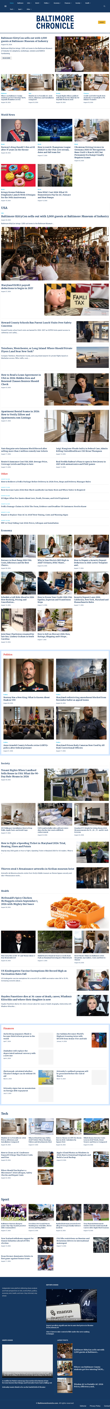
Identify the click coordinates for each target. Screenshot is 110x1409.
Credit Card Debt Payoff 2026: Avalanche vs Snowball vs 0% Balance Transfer (95, 98)
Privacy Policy (95, 1406)
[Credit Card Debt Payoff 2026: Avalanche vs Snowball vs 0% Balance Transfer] (96, 89)
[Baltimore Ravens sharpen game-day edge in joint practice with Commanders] (13, 1218)
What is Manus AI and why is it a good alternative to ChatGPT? (70, 1320)
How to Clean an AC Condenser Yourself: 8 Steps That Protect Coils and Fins (17, 1155)
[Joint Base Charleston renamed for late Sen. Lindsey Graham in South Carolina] (18, 626)
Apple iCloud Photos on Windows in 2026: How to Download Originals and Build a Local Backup (74, 1155)
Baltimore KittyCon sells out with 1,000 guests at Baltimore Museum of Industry (55, 216)
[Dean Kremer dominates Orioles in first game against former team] (45, 1263)
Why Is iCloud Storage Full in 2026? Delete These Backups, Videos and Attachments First (40, 1140)
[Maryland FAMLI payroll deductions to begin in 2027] (76, 300)
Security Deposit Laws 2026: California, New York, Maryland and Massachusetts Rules (91, 599)
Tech (11, 9)
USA (28, 3)
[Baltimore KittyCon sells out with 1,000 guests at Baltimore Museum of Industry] (82, 54)
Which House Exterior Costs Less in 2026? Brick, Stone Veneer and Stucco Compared (95, 1140)
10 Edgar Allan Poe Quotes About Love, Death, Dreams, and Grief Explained (35, 498)
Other (28, 9)
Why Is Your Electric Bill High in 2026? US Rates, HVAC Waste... (53, 561)
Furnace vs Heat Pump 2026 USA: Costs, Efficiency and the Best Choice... (16, 562)
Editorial (83, 1406)
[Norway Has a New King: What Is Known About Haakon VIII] (28, 681)
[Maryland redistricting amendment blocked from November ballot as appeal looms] (81, 681)
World (37, 3)
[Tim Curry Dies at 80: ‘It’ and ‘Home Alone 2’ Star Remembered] (18, 946)
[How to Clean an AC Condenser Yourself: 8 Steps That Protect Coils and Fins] (45, 1159)
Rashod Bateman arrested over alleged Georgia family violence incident (68, 1226)
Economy (56, 3)
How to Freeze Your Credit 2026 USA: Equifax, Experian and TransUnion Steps (55, 599)
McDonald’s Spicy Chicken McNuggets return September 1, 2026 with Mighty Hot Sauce (19, 901)
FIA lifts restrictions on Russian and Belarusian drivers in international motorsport (73, 1240)
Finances (67, 3)
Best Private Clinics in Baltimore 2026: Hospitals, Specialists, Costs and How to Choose (89, 958)
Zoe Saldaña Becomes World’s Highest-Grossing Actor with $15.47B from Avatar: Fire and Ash (72, 1036)
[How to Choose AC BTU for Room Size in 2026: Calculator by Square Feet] (68, 1132)
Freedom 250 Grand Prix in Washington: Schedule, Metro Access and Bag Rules (40, 1226)
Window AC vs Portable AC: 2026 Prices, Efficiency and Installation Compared (41, 98)
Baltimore (20, 3)
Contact (102, 22)
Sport (19, 9)
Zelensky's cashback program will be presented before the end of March (72, 1073)
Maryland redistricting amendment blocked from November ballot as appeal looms (81, 698)
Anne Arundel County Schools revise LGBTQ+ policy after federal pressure (25, 746)
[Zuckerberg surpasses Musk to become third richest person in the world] (45, 1040)
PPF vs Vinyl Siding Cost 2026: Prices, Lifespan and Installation (30, 523)
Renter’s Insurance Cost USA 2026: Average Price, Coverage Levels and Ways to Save (24, 463)
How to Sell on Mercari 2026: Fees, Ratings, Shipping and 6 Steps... (54, 635)
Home (12, 3)
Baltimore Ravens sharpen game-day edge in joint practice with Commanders (13, 1226)
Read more (6, 58)
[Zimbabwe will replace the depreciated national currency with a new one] (45, 1057)
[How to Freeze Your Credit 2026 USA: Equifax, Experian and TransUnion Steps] (55, 589)
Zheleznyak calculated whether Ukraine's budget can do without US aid (19, 1073)
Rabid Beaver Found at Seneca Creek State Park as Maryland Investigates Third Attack (55, 957)
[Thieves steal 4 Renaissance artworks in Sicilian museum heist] (92, 878)
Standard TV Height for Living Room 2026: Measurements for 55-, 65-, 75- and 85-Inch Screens (91, 830)
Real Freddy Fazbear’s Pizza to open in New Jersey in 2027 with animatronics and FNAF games (81, 463)
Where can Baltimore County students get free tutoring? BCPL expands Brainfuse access (13, 98)
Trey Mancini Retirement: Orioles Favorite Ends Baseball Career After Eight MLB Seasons (96, 1226)
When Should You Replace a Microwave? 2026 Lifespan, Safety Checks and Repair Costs (16, 1172)
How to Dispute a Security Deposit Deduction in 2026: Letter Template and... (91, 562)
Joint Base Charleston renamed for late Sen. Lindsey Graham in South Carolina (17, 636)
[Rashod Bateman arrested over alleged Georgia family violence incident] (68, 1218)
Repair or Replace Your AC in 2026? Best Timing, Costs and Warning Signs (34, 515)
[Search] (104, 6)
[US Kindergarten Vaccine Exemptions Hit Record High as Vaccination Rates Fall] (93, 980)
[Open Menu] (5, 6)
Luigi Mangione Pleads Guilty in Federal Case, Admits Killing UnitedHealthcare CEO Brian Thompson (82, 449)
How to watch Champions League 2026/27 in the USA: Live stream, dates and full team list (54, 150)
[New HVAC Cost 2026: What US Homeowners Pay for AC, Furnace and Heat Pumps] (55, 183)
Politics (46, 3)
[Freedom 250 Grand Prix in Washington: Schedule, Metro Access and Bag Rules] (41, 1218)
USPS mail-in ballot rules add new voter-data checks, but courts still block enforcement (53, 830)
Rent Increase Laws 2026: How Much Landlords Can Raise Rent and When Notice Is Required (43, 490)
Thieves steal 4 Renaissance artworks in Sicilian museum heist (37, 868)
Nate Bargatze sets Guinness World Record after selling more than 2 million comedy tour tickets (24, 449)
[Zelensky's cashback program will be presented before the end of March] (99, 1077)
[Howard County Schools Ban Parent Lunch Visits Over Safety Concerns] (92, 331)
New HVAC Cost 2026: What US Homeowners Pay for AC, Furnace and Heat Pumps (54, 195)
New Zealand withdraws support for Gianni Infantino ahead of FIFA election (17, 1240)
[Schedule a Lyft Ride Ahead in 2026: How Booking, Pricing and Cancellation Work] (18, 589)
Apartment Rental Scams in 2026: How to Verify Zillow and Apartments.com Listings (20, 414)
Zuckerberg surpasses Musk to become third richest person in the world (19, 1036)
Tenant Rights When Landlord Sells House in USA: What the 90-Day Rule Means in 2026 (68, 98)
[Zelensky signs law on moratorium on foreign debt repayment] (45, 1094)
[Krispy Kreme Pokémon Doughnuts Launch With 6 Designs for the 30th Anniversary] (18, 183)
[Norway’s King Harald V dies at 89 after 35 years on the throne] (18, 136)
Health (87, 3)
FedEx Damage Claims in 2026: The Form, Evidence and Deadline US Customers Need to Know (43, 506)
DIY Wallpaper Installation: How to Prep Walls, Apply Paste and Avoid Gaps (16, 829)
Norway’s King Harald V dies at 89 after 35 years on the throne (18, 148)
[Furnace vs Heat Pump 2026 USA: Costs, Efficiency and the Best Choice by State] (18, 552)
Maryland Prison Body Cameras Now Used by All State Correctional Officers (80, 746)
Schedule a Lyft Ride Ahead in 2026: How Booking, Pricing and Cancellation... (17, 599)
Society (78, 3)
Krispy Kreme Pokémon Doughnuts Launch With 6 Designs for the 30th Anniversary (18, 195)
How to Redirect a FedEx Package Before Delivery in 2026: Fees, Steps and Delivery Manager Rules (46, 482)
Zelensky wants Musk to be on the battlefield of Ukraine (23, 1387)
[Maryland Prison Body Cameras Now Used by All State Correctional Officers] (81, 729)
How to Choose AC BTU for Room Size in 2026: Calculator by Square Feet (68, 1140)
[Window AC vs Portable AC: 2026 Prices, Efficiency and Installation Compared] (41, 89)
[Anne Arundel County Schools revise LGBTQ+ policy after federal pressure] (28, 729)
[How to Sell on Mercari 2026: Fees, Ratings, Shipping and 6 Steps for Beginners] (55, 624)
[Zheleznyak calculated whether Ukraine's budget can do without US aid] (45, 1077)
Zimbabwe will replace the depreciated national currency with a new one (19, 1053)
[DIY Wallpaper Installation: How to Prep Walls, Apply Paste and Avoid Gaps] (18, 818)
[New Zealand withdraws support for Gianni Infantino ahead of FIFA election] (45, 1245)
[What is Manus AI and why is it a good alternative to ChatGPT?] (71, 1305)
